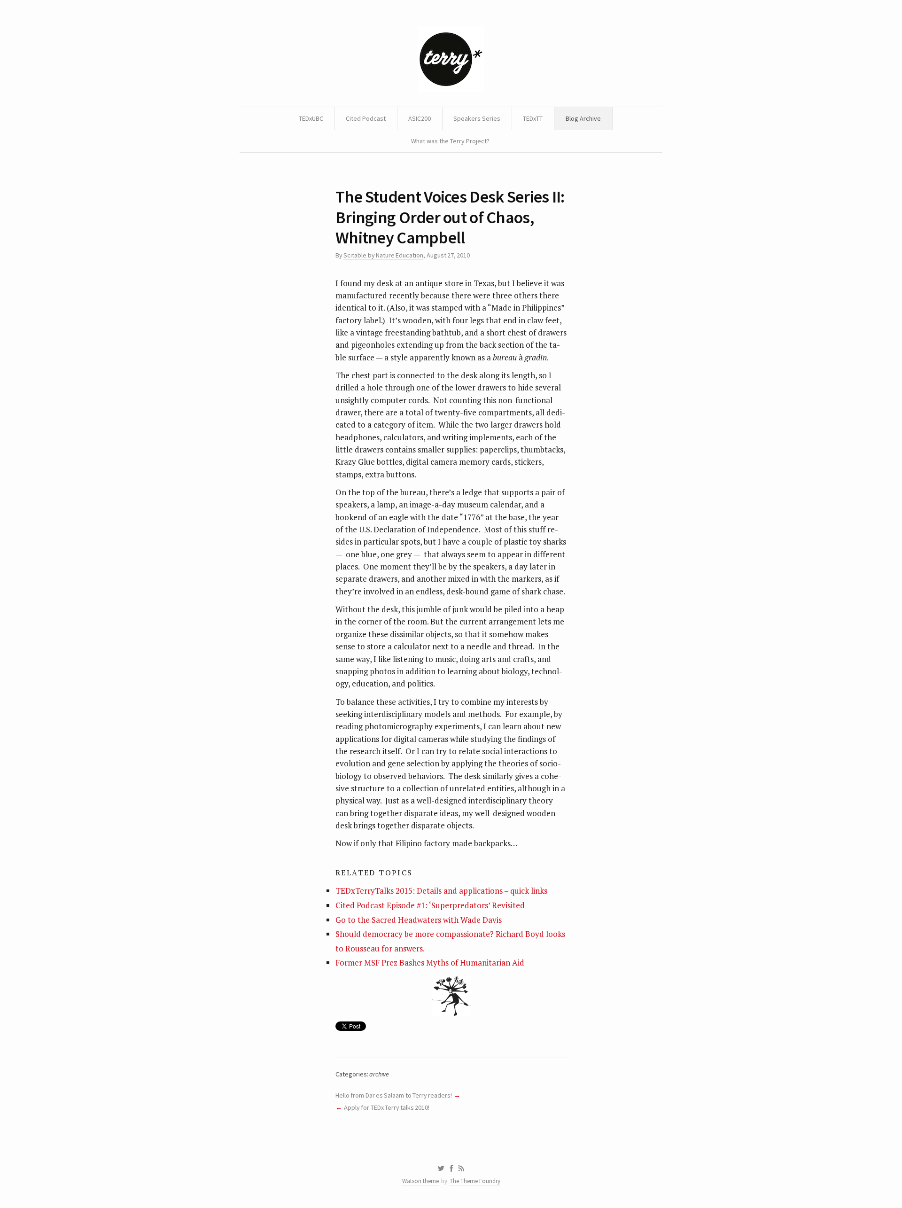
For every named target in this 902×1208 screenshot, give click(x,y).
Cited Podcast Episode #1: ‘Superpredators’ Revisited (430, 905)
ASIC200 (419, 118)
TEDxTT (533, 118)
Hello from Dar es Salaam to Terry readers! (393, 1095)
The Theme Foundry (475, 1181)
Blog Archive (583, 118)
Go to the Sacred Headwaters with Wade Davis (418, 919)
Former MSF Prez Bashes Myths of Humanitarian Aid (429, 962)
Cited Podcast (366, 118)
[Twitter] (440, 1168)
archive (379, 1074)
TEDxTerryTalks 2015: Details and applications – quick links (441, 890)
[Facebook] (451, 1168)
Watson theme (420, 1181)
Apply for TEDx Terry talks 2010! (387, 1107)
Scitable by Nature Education (383, 255)
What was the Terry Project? (450, 141)
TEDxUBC (311, 118)
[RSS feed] (461, 1168)
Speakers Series (476, 118)
